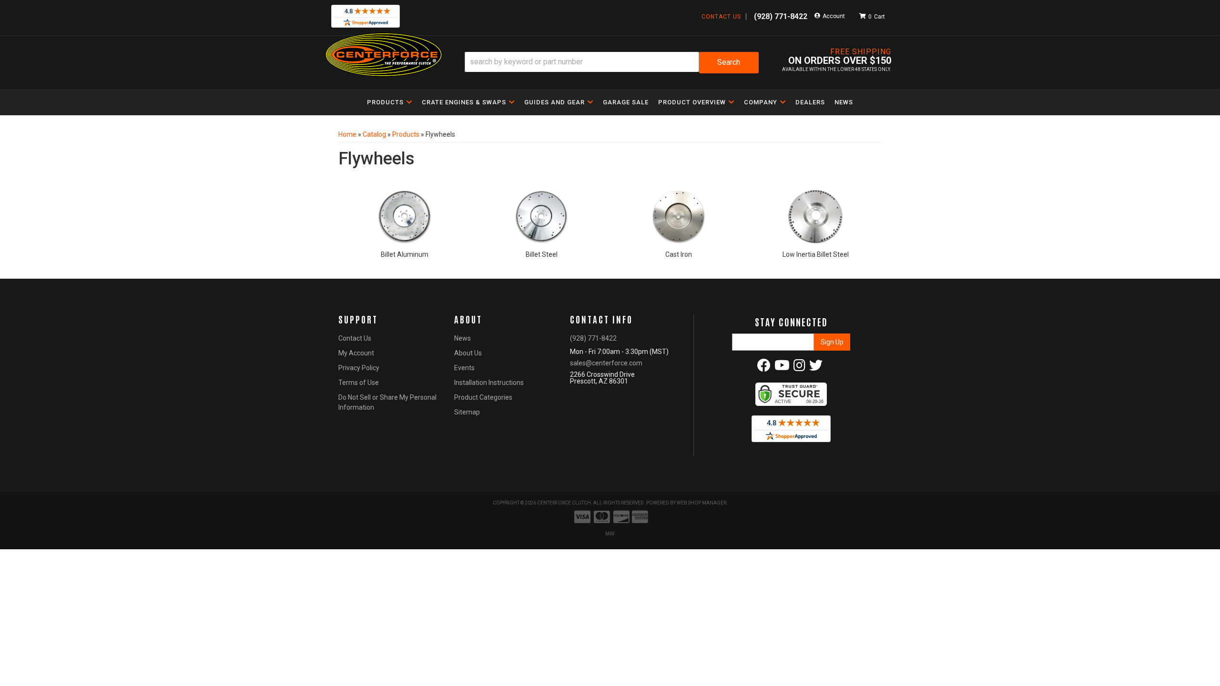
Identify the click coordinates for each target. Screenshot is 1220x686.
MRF (610, 533)
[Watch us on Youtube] (782, 368)
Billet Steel (542, 254)
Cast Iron (678, 254)
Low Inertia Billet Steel (816, 254)
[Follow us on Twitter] (816, 368)
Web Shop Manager (701, 502)
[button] (612, 62)
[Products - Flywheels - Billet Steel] (542, 215)
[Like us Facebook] (764, 368)
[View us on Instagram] (799, 368)
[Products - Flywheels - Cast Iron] (678, 215)
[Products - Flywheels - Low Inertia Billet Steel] (816, 215)
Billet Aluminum (404, 254)
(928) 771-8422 (593, 338)
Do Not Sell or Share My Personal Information (387, 402)
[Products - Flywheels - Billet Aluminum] (404, 215)
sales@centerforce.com (606, 363)
